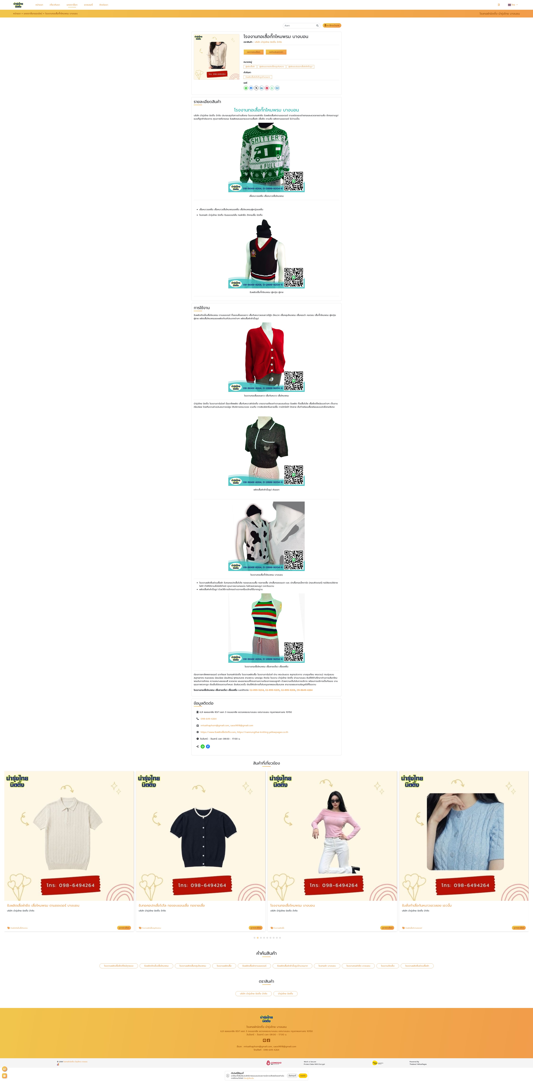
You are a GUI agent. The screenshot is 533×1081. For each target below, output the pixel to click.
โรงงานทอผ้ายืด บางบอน (358, 966)
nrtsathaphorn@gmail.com (215, 725)
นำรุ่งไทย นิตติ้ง (285, 993)
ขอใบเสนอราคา (276, 52)
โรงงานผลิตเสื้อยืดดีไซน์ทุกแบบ (118, 966)
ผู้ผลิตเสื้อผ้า (250, 66)
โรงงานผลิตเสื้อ (224, 966)
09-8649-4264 (305, 690)
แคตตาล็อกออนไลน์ (33, 13)
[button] (254, 938)
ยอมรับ (303, 1075)
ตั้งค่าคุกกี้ (292, 1075)
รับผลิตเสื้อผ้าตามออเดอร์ (254, 966)
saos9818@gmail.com (241, 725)
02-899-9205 (272, 690)
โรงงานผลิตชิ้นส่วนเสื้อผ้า (417, 966)
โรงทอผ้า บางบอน (327, 966)
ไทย (514, 5)
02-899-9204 (257, 690)
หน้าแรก (39, 5)
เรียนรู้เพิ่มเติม (249, 1078)
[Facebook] (208, 746)
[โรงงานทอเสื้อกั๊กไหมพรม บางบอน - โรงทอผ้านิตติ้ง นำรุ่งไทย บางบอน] (216, 56)
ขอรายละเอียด (253, 52)
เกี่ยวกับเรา (55, 5)
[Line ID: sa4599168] (202, 746)
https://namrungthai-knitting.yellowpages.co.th (262, 732)
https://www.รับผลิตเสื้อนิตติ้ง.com (218, 732)
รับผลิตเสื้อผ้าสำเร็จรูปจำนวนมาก (258, 77)
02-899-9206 (288, 690)
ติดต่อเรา (103, 5)
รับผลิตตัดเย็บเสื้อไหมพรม (156, 966)
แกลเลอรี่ (88, 5)
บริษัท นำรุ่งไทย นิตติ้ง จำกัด (268, 42)
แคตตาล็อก (72, 5)
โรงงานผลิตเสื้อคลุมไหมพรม (192, 966)
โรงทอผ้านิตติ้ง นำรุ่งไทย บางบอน (75, 1061)
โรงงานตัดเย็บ (387, 966)
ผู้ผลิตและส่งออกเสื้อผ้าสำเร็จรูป (300, 66)
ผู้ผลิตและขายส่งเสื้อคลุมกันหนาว (271, 66)
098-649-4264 (209, 719)
